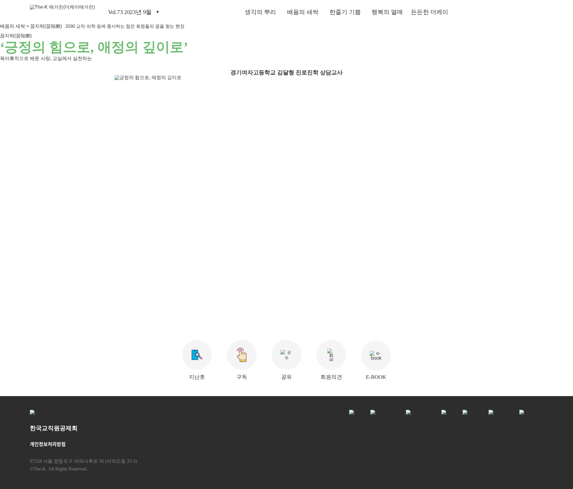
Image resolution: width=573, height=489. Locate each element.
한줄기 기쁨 (345, 12)
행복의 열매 (387, 12)
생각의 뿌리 (260, 12)
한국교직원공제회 (54, 428)
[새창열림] (46, 416)
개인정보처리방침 (48, 443)
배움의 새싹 (302, 12)
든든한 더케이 (429, 12)
